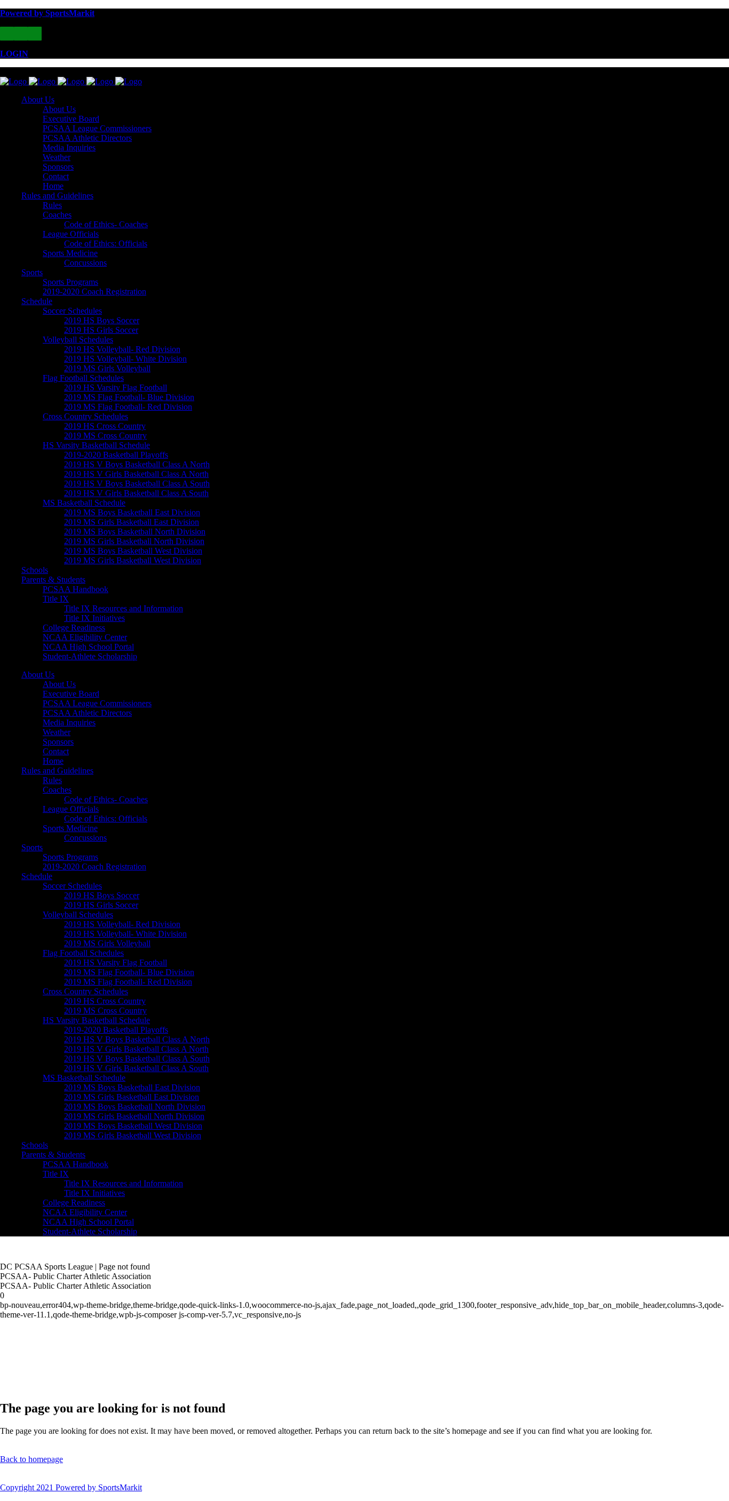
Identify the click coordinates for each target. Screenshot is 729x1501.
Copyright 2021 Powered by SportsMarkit (71, 1487)
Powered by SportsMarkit (47, 13)
